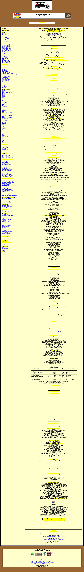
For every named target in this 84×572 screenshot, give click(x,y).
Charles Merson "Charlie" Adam (7, 175)
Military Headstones (5, 52)
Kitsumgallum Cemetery (6, 56)
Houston (3, 113)
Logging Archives (5, 53)
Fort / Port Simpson (5, 156)
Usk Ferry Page (4, 223)
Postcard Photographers (6, 233)
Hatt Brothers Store (5, 58)
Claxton (3, 154)
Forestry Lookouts (5, 224)
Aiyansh (3, 91)
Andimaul (3, 96)
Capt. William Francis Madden (7, 206)
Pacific (3, 124)
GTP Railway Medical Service (7, 180)
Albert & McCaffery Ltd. (6, 61)
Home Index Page (5, 65)
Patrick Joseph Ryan (5, 234)
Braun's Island (4, 57)
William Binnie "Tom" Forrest (7, 173)
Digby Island (4, 87)
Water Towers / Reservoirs (6, 54)
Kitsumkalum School (5, 60)
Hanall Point (4, 110)
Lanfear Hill (4, 59)
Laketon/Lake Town (5, 149)
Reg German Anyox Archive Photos (8, 229)
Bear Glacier (4, 227)
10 (13, 67)
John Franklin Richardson (6, 202)
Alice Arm (3, 94)
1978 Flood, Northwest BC (6, 228)
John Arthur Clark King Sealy (7, 172)
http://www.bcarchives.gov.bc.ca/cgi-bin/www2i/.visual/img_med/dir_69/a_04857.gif (53, 542)
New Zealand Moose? (5, 226)
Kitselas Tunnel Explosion (6, 225)
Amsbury (3, 95)
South (11, 112)
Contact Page (4, 247)
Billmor (3, 100)
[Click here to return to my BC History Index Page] (3, 251)
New (8, 112)
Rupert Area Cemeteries (6, 85)
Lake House (4, 148)
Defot (2, 146)
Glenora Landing (5, 147)
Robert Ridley (4, 230)
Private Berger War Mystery (6, 49)
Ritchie (3, 131)
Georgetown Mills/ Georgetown (7, 157)
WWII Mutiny (4, 51)
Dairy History (4, 55)
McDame (3, 150)
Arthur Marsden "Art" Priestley (7, 231)
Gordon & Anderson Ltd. (6, 62)
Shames (3, 134)
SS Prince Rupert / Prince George (8, 211)
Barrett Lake (4, 98)
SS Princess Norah (5, 210)
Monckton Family (5, 232)
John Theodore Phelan (6, 199)
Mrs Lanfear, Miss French (6, 176)
